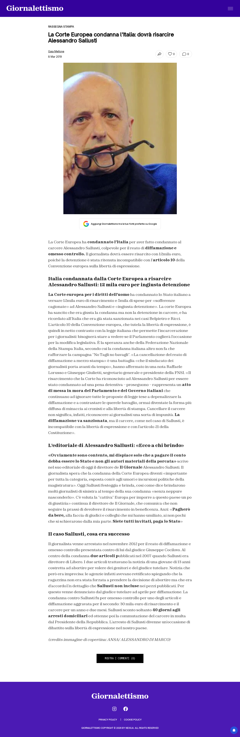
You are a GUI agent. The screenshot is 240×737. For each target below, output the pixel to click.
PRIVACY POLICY (108, 719)
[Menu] (230, 8)
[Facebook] (125, 709)
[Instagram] (114, 709)
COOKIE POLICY (133, 719)
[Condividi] (159, 54)
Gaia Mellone (56, 51)
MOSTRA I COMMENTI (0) (120, 658)
